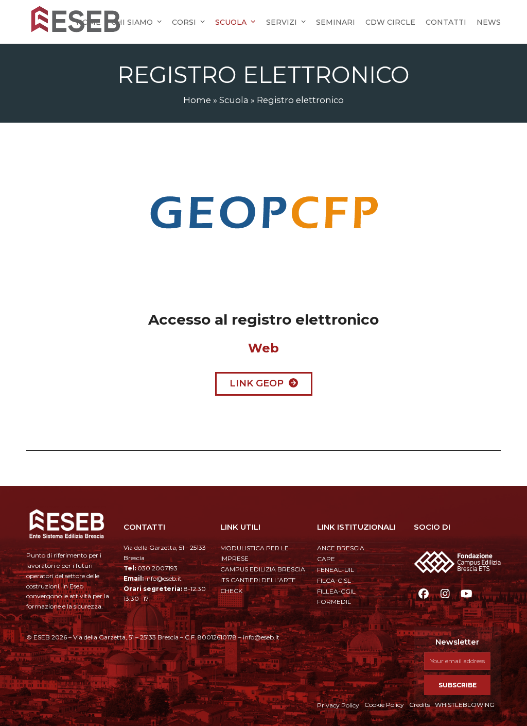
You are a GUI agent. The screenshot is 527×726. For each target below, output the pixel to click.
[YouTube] (466, 593)
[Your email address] (457, 661)
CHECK (231, 591)
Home (197, 100)
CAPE (326, 559)
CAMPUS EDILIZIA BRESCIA (262, 569)
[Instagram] (444, 593)
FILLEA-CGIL (336, 591)
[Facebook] (423, 593)
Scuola (234, 100)
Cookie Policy (384, 704)
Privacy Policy (338, 705)
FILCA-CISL (334, 580)
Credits (419, 704)
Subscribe (457, 685)
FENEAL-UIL (335, 569)
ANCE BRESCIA (340, 548)
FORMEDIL (334, 601)
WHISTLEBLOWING (465, 704)
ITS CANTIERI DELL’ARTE (258, 580)
